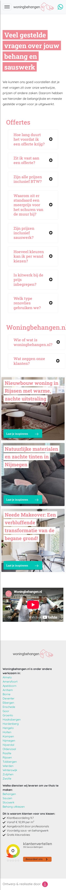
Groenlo (8, 715)
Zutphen (8, 774)
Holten (7, 732)
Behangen (9, 794)
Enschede (9, 707)
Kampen (8, 736)
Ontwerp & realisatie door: (22, 884)
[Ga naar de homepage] (33, 653)
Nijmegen (9, 740)
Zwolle (7, 778)
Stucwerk (8, 802)
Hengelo (8, 728)
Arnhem (8, 690)
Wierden (8, 766)
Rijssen (7, 757)
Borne (6, 694)
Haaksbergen (12, 719)
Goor (6, 711)
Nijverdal (8, 744)
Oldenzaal (9, 749)
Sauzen (7, 798)
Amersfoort (10, 681)
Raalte (7, 753)
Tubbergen (10, 761)
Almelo (7, 677)
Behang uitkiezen (14, 806)
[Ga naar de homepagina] (34, 6)
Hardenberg (11, 723)
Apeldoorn (9, 685)
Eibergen (8, 702)
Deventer (8, 698)
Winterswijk (10, 770)
